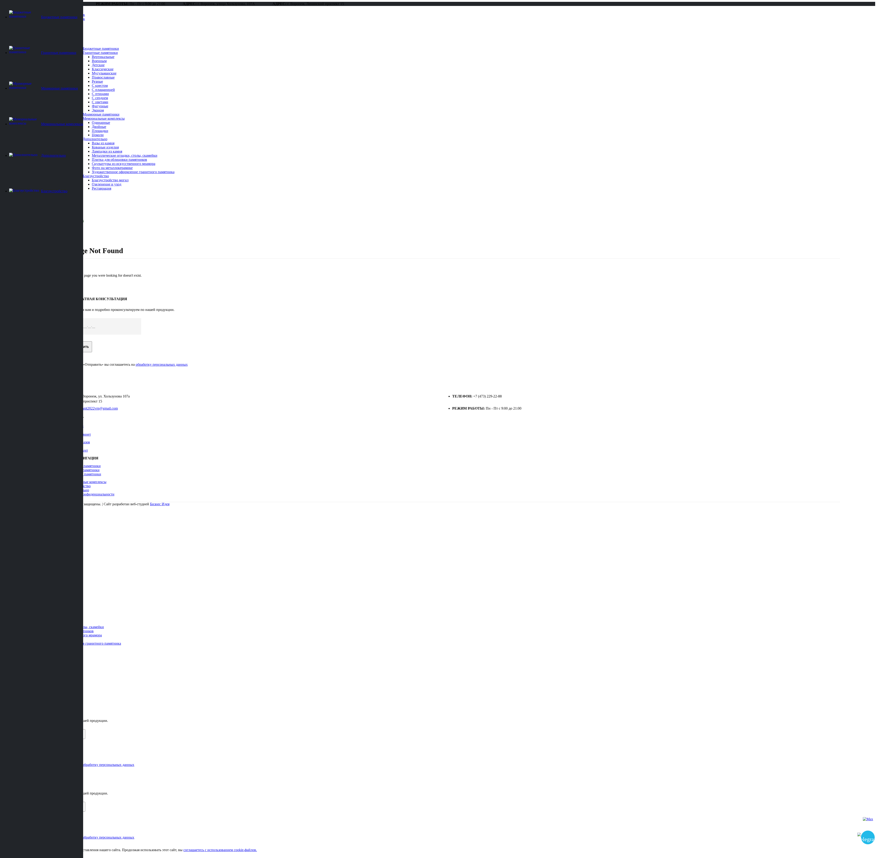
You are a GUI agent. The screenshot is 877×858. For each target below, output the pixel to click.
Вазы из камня (103, 143)
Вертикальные (103, 57)
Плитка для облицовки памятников (119, 160)
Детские (98, 65)
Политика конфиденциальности (89, 494)
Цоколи (98, 135)
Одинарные (101, 122)
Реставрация (101, 188)
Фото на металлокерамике (112, 168)
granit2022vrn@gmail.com (98, 408)
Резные (97, 81)
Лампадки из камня (107, 151)
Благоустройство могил (110, 180)
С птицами (100, 94)
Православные (103, 77)
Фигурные (100, 106)
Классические (103, 69)
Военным (99, 61)
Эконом (98, 110)
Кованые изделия (105, 147)
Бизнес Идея (159, 504)
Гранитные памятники (100, 53)
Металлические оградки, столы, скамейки (124, 155)
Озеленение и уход (106, 184)
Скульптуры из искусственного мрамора (123, 164)
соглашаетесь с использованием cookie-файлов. (220, 850)
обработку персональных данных (162, 364)
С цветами (100, 102)
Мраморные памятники (101, 114)
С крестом (100, 85)
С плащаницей (103, 90)
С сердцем (100, 98)
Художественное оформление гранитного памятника (133, 172)
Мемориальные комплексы (104, 118)
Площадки (100, 131)
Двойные (99, 127)
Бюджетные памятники (101, 48)
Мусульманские (104, 73)
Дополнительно (95, 139)
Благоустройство (96, 176)
